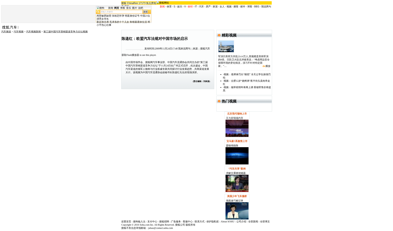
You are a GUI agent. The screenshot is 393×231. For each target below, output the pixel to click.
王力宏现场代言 (234, 118)
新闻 (110, 8)
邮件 (242, 6)
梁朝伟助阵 (232, 145)
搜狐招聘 (164, 221)
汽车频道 (6, 31)
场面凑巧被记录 (234, 200)
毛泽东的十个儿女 (119, 22)
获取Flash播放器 (130, 55)
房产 (208, 6)
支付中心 (152, 221)
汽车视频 (18, 31)
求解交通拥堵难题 (236, 173)
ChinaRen (132, 3)
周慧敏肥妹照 (104, 15)
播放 (267, 66)
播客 (235, 6)
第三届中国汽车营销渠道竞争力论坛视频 (65, 31)
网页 (116, 8)
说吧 (140, 8)
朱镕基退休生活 (138, 22)
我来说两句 (184, 48)
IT (196, 6)
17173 (142, 3)
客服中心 (188, 221)
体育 (169, 6)
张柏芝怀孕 (118, 15)
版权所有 (190, 224)
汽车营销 (135, 65)
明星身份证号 (132, 15)
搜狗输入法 (139, 221)
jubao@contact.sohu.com (160, 228)
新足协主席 (103, 22)
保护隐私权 (212, 221)
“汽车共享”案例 (237, 168)
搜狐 (123, 3)
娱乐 (179, 6)
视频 (229, 6)
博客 (249, 6)
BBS (256, 6)
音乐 (128, 8)
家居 (215, 6)
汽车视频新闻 (33, 31)
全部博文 (265, 221)
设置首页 (126, 221)
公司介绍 (241, 221)
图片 (134, 8)
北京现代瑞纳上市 (237, 113)
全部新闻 (253, 221)
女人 (222, 6)
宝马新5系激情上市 (237, 141)
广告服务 (176, 221)
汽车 (201, 6)
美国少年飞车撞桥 (237, 196)
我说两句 (266, 6)
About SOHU (227, 221)
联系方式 (199, 221)
